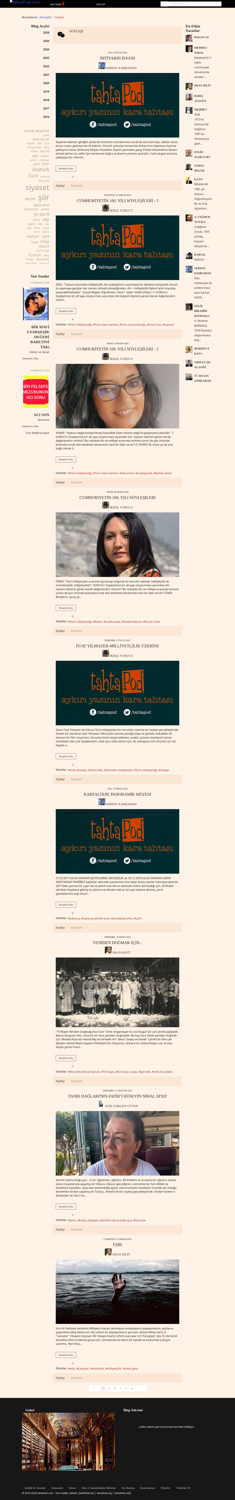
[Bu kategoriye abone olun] (70, 37)
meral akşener (36, 130)
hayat (34, 242)
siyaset (37, 187)
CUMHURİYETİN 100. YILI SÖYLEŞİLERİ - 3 (117, 200)
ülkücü (44, 246)
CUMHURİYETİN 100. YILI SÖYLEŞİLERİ (117, 497)
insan (30, 259)
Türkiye (34, 254)
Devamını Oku (30, 358)
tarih (45, 164)
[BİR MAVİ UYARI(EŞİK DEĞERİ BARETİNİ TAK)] (35, 304)
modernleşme (133, 622)
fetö (39, 143)
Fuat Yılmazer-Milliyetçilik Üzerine (117, 646)
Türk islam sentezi (106, 325)
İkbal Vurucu (121, 210)
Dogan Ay (201, 37)
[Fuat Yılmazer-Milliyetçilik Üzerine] (117, 693)
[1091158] (117, 992)
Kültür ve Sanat (39, 352)
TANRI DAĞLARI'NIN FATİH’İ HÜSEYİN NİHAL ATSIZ (117, 1096)
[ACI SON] (35, 392)
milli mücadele (162, 1072)
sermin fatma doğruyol (117, 1220)
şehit (36, 164)
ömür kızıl (154, 325)
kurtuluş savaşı (127, 1072)
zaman (45, 156)
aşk (35, 155)
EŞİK (117, 1244)
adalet (45, 209)
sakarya (75, 918)
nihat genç (131, 1368)
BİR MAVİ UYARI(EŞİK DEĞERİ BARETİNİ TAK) (38, 337)
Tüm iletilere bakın (37, 433)
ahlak (46, 135)
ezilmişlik (98, 1368)
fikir (47, 224)
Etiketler (165, 1488)
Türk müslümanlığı (133, 325)
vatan (46, 228)
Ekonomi (43, 420)
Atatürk (40, 169)
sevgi (46, 255)
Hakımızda (57, 1488)
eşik (72, 1368)
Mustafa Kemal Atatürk (85, 1072)
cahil (45, 236)
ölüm (37, 231)
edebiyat (44, 160)
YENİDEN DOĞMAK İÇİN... (118, 942)
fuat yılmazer (78, 770)
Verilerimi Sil (182, 1488)
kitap (34, 151)
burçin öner (152, 622)
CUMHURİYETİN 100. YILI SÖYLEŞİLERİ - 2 (117, 349)
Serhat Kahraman (121, 68)
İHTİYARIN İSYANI (117, 58)
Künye (72, 1488)
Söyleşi (76, 31)
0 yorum (76, 185)
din (40, 224)
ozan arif (44, 263)
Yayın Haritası (147, 1488)
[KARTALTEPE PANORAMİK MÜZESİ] (117, 841)
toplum (32, 236)
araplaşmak (144, 473)
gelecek (45, 176)
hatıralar (140, 1220)
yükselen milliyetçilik (119, 770)
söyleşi (164, 770)
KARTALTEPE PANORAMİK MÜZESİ (117, 794)
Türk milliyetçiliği (81, 325)
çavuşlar (83, 1368)
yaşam (94, 1220)
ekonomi (41, 204)
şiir (43, 197)
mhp (44, 241)
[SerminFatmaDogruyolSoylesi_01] (117, 1143)
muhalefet (42, 259)
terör (37, 228)
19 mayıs (108, 1072)
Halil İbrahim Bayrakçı (201, 310)
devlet (31, 143)
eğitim (32, 224)
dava (46, 147)
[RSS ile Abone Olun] (77, 37)
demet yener (163, 473)
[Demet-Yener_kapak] (117, 396)
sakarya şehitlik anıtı (96, 918)
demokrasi (40, 139)
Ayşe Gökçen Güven (121, 1106)
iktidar (36, 220)
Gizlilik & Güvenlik (34, 1488)
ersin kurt (31, 263)
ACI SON (41, 415)
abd (29, 228)
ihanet (45, 231)
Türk (33, 175)
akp (46, 219)
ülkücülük (43, 180)
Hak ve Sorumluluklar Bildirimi (98, 1488)
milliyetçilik (31, 209)
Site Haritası (128, 1488)
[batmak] (117, 1291)
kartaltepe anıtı (122, 918)
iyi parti (41, 214)
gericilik (145, 1072)
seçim (30, 198)
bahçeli (44, 151)
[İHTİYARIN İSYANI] (117, 105)
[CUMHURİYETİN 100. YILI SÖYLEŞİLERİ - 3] (117, 247)
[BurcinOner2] (117, 544)
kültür (33, 160)
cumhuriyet (42, 250)
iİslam (98, 622)
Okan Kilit (121, 952)
